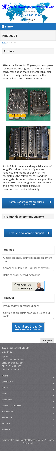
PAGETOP (47, 340)
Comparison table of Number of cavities (26, 268)
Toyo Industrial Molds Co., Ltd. (29, 440)
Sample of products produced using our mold (26, 314)
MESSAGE (7, 399)
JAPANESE (24, 20)
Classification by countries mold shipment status (27, 259)
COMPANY (7, 381)
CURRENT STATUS (11, 405)
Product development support (21, 305)
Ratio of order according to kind (21, 275)
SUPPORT (7, 429)
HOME (5, 375)
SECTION (6, 387)
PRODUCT (9, 297)
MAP (4, 393)
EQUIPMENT (8, 411)
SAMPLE (6, 423)
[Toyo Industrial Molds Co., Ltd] (28, 5)
